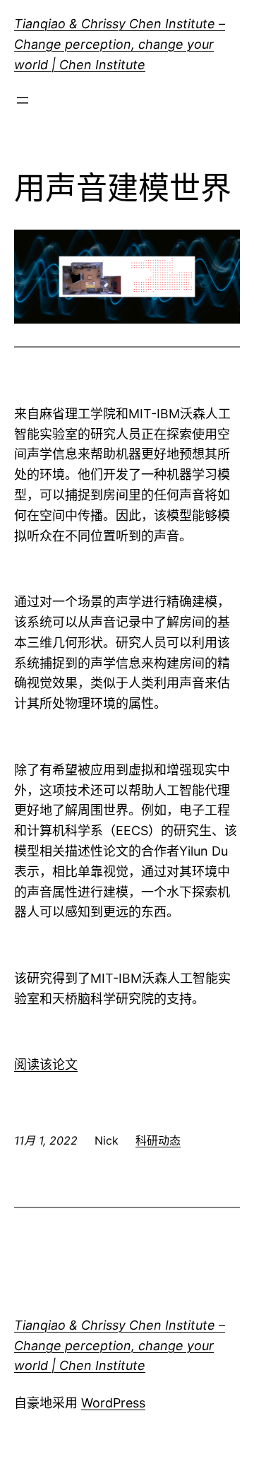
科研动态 (158, 1140)
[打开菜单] (22, 100)
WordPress (113, 1402)
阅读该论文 (46, 1064)
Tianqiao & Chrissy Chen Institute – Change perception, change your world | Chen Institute (119, 44)
